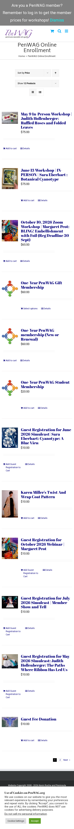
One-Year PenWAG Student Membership (45, 384)
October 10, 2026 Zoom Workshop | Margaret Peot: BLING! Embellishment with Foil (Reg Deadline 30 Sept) (45, 230)
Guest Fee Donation (38, 719)
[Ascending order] (55, 73)
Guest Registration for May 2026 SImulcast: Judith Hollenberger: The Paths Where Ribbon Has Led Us (45, 663)
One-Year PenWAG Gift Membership (41, 285)
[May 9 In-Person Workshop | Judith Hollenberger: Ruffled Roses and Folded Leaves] (10, 118)
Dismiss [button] (57, 20)
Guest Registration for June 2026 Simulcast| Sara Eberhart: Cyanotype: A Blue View (46, 436)
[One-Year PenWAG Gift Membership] (10, 288)
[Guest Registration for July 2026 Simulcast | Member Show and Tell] (10, 602)
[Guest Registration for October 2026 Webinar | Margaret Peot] (10, 548)
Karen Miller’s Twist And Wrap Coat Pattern (43, 494)
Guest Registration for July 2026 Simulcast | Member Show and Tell (45, 602)
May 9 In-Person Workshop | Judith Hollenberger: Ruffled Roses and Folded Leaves (46, 120)
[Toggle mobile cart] (52, 31)
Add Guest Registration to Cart (13, 467)
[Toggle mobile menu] (67, 31)
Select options (30, 308)
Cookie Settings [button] (16, 821)
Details (26, 148)
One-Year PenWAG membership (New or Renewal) (40, 335)
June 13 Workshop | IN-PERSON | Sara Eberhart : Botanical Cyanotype (44, 175)
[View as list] (39, 92)
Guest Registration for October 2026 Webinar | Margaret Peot (42, 544)
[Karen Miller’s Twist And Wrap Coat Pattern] (10, 504)
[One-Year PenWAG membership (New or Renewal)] (10, 336)
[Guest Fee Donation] (10, 722)
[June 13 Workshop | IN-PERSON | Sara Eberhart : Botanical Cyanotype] (10, 178)
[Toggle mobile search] (59, 31)
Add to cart (11, 148)
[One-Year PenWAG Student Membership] (10, 388)
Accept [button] (35, 821)
